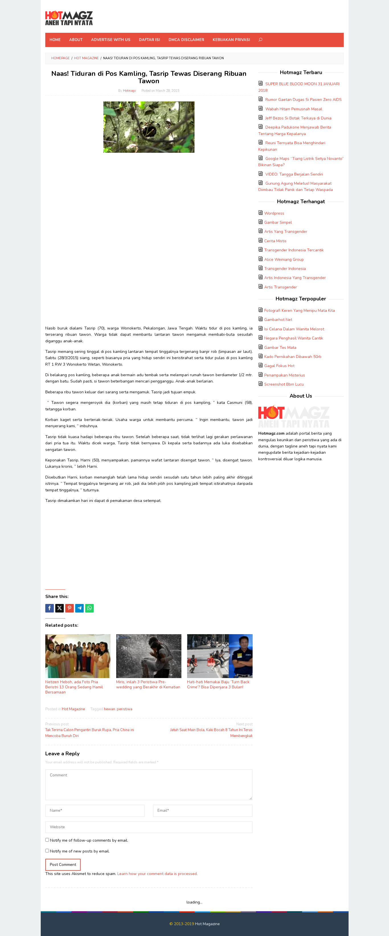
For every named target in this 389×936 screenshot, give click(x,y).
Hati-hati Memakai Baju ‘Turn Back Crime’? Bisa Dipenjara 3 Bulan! (218, 684)
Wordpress (274, 213)
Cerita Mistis (275, 241)
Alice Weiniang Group (284, 259)
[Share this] (49, 608)
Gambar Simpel (278, 222)
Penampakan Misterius (284, 375)
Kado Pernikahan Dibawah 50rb (293, 356)
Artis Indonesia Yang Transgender (295, 277)
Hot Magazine (73, 709)
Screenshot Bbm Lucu (284, 384)
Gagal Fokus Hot (279, 366)
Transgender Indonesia (285, 268)
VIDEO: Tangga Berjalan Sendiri (294, 174)
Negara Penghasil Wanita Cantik (293, 338)
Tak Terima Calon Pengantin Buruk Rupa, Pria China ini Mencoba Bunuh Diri (89, 730)
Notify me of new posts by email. (80, 851)
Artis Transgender (280, 287)
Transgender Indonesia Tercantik (294, 250)
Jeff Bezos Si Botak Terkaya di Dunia (298, 118)
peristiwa (124, 709)
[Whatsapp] (89, 608)
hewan (109, 709)
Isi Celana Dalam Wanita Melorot (294, 329)
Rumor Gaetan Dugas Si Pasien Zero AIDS (303, 99)
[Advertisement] (149, 197)
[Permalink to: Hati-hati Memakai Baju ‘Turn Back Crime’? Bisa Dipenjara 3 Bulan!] (219, 656)
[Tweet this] (59, 608)
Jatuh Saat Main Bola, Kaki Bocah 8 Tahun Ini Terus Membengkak (211, 730)
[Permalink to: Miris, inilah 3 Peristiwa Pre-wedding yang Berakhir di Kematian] (148, 656)
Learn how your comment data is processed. (157, 873)
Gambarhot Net (278, 319)
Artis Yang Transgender (285, 231)
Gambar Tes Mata (280, 347)
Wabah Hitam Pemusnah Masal (293, 109)
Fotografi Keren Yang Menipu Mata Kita (299, 310)
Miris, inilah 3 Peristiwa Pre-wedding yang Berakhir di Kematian (148, 684)
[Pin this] (69, 608)
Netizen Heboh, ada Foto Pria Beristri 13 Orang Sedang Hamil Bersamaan (74, 687)
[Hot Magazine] (69, 18)
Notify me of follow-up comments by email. (89, 840)
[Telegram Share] (79, 608)
